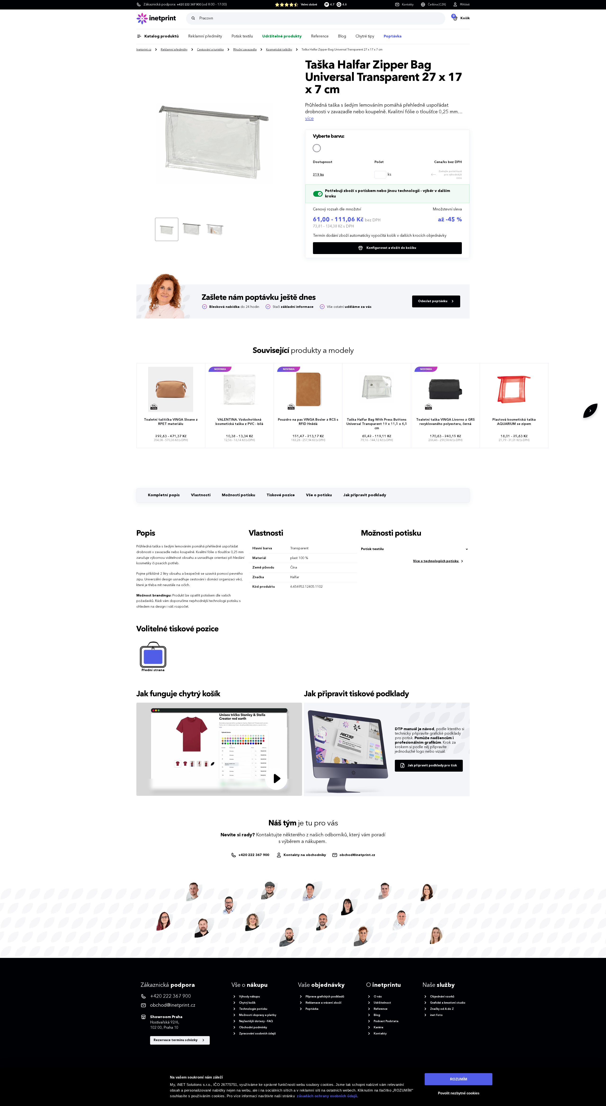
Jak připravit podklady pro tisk (432, 765)
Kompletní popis (164, 495)
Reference (320, 36)
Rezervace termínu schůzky (176, 1040)
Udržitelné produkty (282, 36)
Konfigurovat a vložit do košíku (391, 248)
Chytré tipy (365, 36)
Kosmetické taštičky (279, 49)
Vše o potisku (319, 495)
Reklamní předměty (205, 36)
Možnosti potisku (238, 495)
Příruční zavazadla (245, 49)
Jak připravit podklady (364, 495)
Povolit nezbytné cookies (458, 1093)
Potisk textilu (242, 36)
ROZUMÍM (458, 1079)
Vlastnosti (200, 495)
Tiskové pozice (281, 495)
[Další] (590, 411)
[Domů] (161, 19)
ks (318, 174)
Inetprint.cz (143, 49)
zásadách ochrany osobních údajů (327, 1096)
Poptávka (392, 36)
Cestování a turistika (210, 49)
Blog (342, 36)
